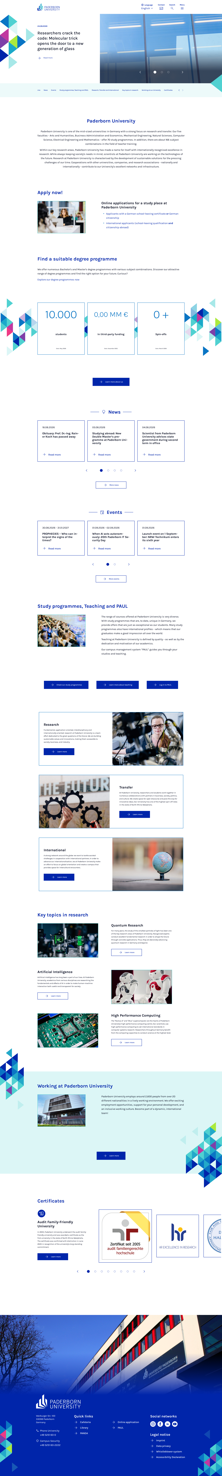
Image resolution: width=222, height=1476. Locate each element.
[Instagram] (153, 1423)
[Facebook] (160, 1423)
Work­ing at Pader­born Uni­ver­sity (75, 1086)
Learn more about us (114, 382)
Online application (128, 1422)
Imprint (160, 1440)
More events (114, 579)
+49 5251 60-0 (48, 1434)
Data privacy (163, 1446)
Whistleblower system (169, 1451)
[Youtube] (175, 1423)
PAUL (120, 1427)
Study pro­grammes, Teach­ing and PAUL (74, 90)
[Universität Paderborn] (111, 1401)
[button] (148, 6)
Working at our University (151, 90)
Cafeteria (85, 1422)
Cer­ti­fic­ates (168, 90)
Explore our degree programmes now (58, 279)
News (46, 90)
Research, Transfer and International (105, 90)
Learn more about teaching (120, 685)
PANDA (84, 1433)
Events (53, 90)
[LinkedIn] (167, 1423)
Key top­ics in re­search (130, 90)
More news (114, 485)
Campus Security (50, 1440)
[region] (105, 90)
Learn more (62, 752)
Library (84, 1427)
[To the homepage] (48, 7)
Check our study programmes (69, 685)
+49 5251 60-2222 (50, 1445)
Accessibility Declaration (170, 1457)
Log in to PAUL (165, 685)
